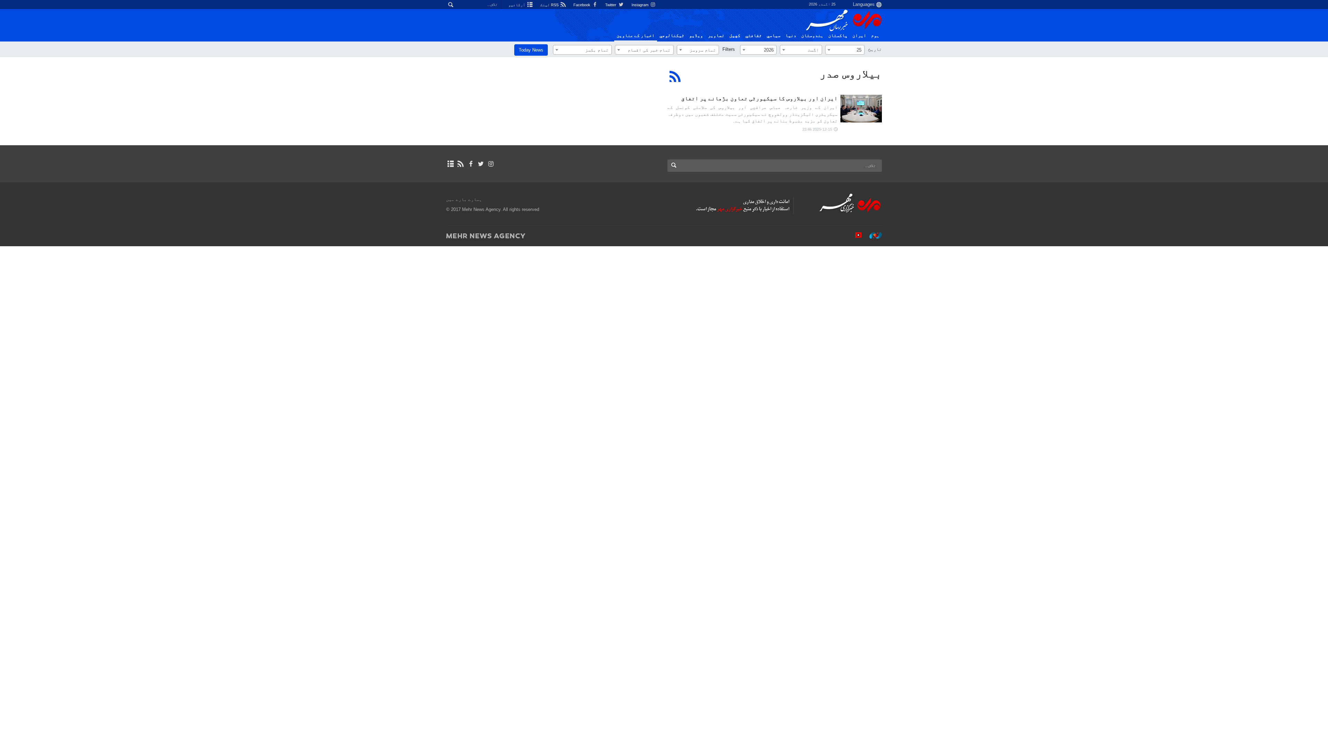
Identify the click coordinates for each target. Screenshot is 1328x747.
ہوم (875, 35)
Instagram (640, 5)
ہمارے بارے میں (464, 199)
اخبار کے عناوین (636, 35)
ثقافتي (753, 35)
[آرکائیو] (450, 163)
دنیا (790, 35)
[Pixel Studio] (854, 235)
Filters (728, 49)
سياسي (774, 35)
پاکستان (838, 35)
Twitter (611, 5)
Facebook (582, 5)
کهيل (734, 35)
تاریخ (875, 49)
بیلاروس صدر (851, 73)
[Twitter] (481, 163)
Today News (531, 50)
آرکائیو (517, 5)
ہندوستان (812, 35)
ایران (859, 35)
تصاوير (716, 35)
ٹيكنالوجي (672, 35)
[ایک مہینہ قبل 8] (861, 108)
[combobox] (845, 50)
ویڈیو (696, 35)
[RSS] (675, 76)
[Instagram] (491, 163)
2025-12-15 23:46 (817, 129)
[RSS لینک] (460, 163)
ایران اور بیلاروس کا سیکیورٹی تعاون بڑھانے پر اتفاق (759, 98)
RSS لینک (550, 5)
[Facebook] (470, 163)
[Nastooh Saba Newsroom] (872, 235)
